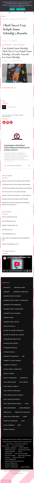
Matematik (5, 229)
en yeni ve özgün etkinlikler (13, 330)
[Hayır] (32, 6)
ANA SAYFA (5, 446)
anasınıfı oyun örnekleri (12, 304)
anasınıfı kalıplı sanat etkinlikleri (16, 300)
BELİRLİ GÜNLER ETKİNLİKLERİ (14, 461)
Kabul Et (12, 9)
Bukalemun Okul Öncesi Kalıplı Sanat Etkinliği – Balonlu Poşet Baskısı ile (16, 204)
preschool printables (11, 416)
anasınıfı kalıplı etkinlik (12, 296)
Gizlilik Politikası (25, 467)
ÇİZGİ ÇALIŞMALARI (18, 457)
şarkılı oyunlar (9, 429)
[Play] (4, 271)
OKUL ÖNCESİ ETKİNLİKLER (21, 439)
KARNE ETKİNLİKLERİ (11, 465)
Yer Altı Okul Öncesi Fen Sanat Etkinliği (13, 192)
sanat (25, 416)
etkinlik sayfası (9, 352)
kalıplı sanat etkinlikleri (24, 455)
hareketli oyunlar (10, 365)
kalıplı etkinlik (9, 373)
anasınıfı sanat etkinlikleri (13, 309)
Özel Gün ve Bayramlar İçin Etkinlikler (15, 238)
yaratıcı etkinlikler (11, 421)
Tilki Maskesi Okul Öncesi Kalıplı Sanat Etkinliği (16, 184)
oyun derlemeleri (10, 408)
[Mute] (27, 271)
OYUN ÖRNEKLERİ (7, 234)
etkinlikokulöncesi (10, 348)
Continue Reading (7, 87)
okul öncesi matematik (12, 399)
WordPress (24, 444)
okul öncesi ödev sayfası (12, 403)
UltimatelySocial (17, 473)
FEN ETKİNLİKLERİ (7, 44)
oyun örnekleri (24, 408)
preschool (7, 412)
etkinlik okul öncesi (11, 343)
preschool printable (22, 412)
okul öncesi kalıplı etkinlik (13, 395)
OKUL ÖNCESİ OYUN (10, 382)
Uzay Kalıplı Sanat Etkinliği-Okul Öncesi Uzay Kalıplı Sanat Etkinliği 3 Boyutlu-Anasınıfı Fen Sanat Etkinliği (17, 53)
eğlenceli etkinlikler (11, 356)
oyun (26, 403)
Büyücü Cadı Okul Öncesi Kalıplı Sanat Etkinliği (16, 181)
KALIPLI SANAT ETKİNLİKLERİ (13, 369)
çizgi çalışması (9, 425)
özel (19, 425)
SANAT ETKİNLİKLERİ (11, 467)
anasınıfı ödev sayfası (11, 322)
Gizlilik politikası (21, 9)
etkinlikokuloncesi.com (12, 339)
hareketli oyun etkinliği (12, 360)
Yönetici (5, 61)
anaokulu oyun (19, 287)
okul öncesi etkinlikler (12, 390)
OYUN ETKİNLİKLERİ (11, 463)
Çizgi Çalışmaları (8, 217)
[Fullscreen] (30, 271)
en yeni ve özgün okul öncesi (14, 335)
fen (23, 356)
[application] (17, 263)
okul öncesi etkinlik (11, 386)
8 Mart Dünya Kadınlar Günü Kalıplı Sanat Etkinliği (17, 188)
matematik (24, 378)
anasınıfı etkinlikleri (20, 292)
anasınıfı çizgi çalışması (12, 313)
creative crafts (9, 326)
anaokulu (7, 287)
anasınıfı (7, 292)
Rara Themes (10, 444)
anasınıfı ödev (9, 317)
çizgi (23, 421)
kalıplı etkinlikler (10, 378)
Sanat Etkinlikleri (19, 44)
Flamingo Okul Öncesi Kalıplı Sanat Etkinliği (15, 199)
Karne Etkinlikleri (8, 225)
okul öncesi (23, 382)
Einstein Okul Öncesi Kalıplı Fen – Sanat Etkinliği (16, 195)
